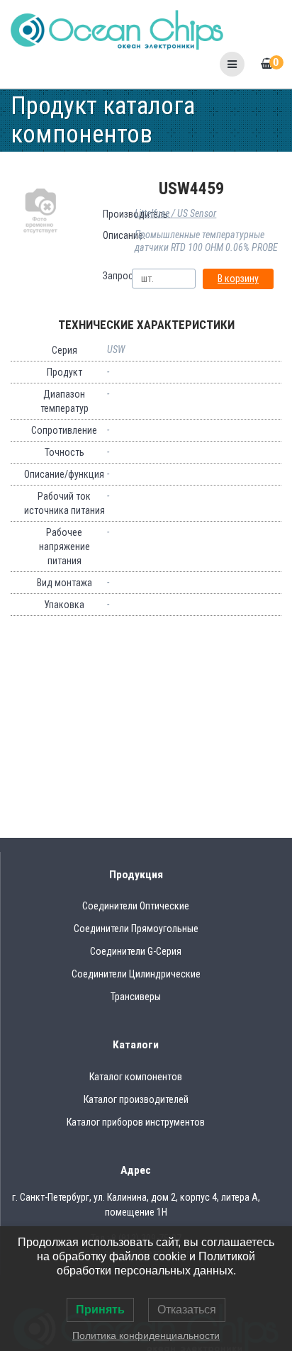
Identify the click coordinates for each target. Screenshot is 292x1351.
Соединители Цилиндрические (136, 974)
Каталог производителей (136, 1099)
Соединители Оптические (135, 906)
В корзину (238, 278)
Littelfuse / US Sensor (175, 213)
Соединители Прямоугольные (136, 928)
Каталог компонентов (135, 1076)
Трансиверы (136, 996)
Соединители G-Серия (135, 951)
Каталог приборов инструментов (136, 1122)
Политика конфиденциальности (146, 1335)
